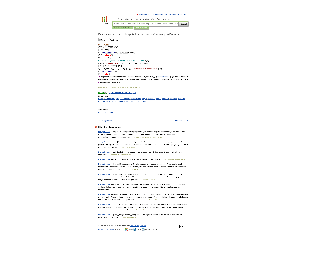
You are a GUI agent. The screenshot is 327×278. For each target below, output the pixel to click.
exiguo (144, 99)
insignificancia (107, 121)
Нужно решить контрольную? (122, 93)
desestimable (125, 99)
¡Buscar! (183, 24)
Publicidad (143, 225)
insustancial (111, 101)
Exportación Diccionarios (106, 229)
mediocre (165, 99)
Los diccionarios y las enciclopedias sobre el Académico (141, 19)
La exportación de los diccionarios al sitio (167, 15)
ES (185, 15)
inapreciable (129, 101)
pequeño (150, 101)
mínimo (143, 101)
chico (137, 101)
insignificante (104, 132)
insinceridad (180, 121)
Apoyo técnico (134, 225)
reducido (101, 101)
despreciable (109, 99)
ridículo (120, 101)
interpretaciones (141, 28)
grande (101, 112)
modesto (181, 99)
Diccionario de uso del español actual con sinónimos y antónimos (123, 28)
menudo (173, 99)
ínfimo (158, 99)
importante (109, 112)
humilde (151, 99)
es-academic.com (104, 27)
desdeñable (136, 99)
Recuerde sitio (144, 15)
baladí (100, 99)
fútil (117, 99)
